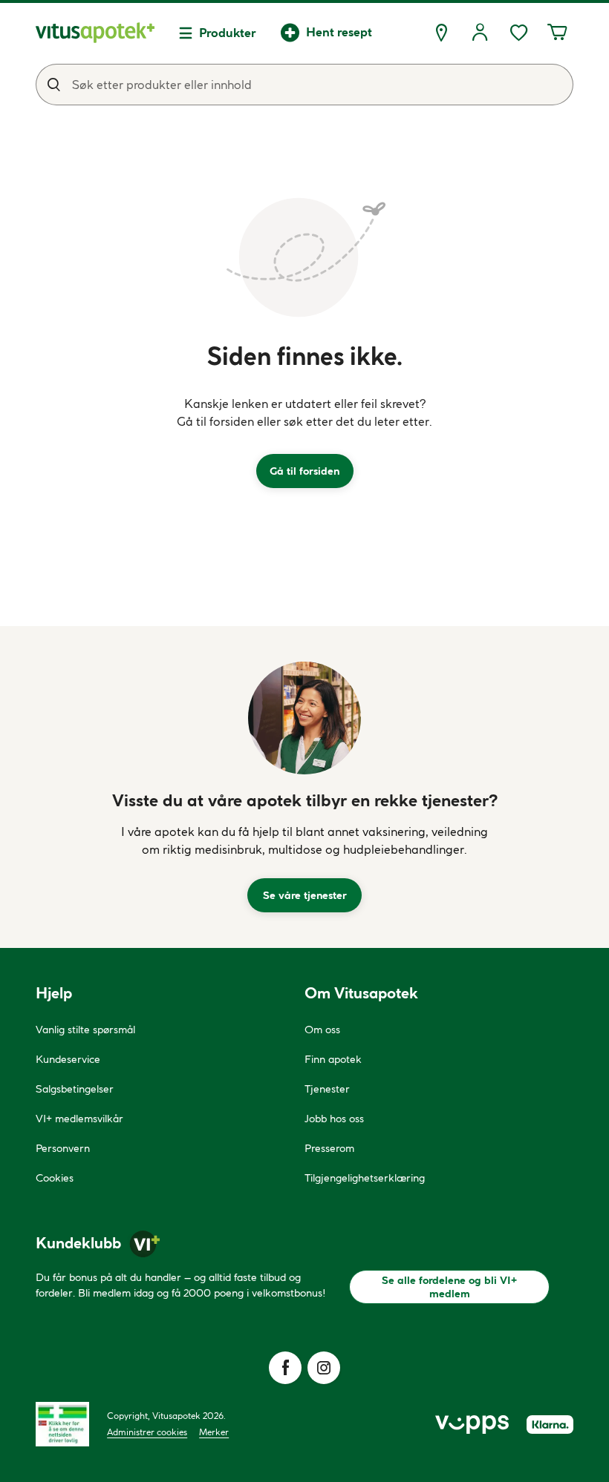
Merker (214, 1431)
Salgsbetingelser (75, 1089)
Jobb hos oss (334, 1118)
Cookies (55, 1178)
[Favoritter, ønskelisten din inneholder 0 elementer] (518, 32)
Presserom (329, 1148)
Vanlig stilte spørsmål (85, 1029)
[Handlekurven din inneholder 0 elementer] (557, 32)
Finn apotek (333, 1059)
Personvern (63, 1148)
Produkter (227, 32)
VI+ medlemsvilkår (79, 1118)
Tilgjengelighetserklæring (364, 1178)
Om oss (322, 1029)
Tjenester (327, 1089)
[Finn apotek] (441, 32)
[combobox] (304, 84)
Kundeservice (68, 1059)
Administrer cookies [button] (147, 1431)
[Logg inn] (479, 32)
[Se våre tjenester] (304, 718)
